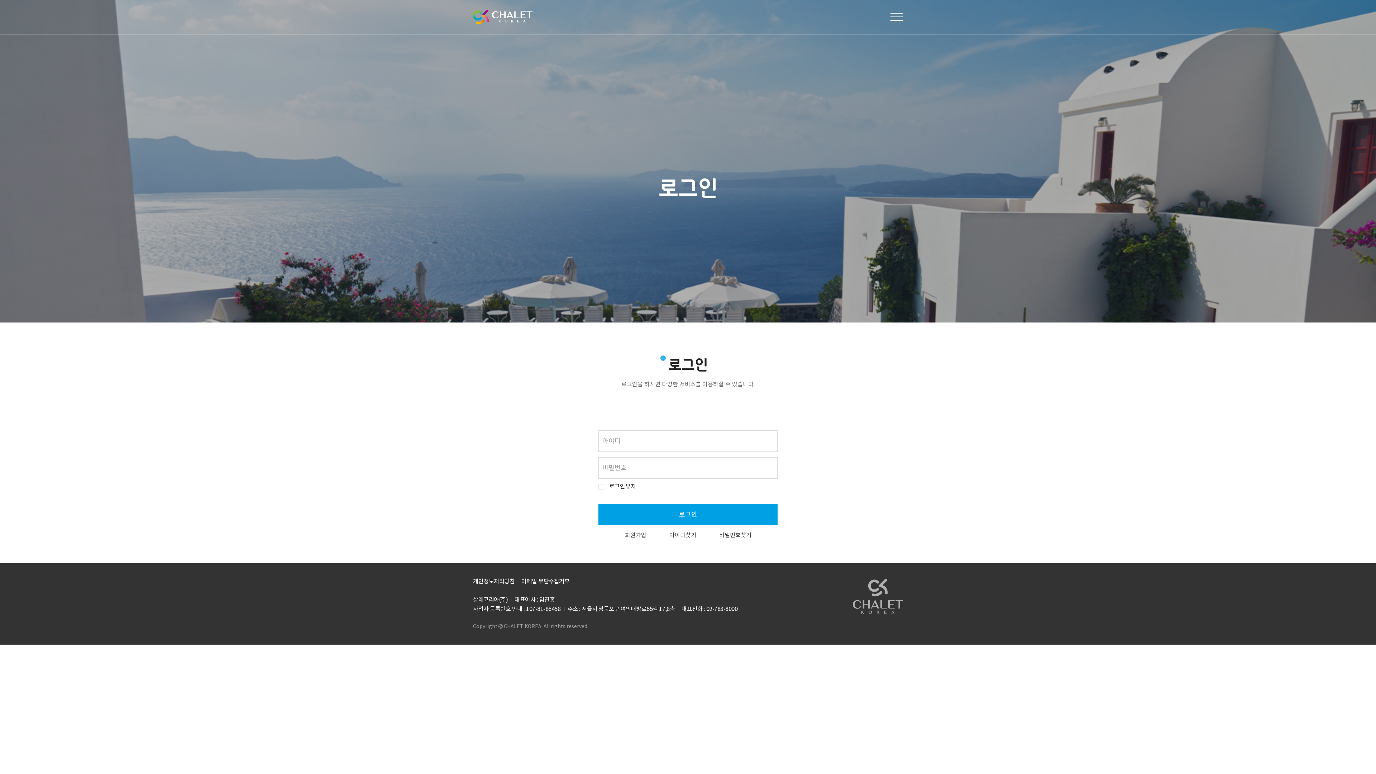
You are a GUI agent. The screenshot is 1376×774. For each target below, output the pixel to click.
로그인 (688, 515)
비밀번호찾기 (735, 535)
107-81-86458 (543, 609)
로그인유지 (622, 486)
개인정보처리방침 (494, 581)
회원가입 (635, 535)
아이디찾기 (682, 535)
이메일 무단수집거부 (545, 581)
